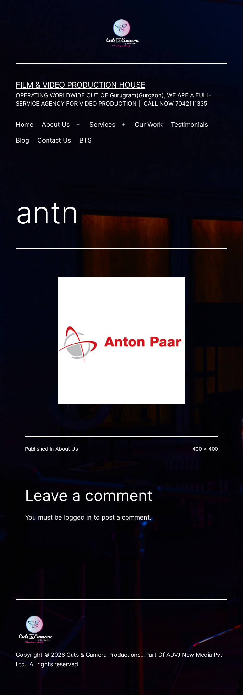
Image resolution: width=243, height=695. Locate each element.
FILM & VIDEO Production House (80, 84)
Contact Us (54, 140)
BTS (85, 140)
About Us (56, 124)
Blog (22, 140)
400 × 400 (205, 449)
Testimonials (189, 124)
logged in (78, 517)
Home (25, 124)
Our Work (149, 124)
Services (102, 124)
